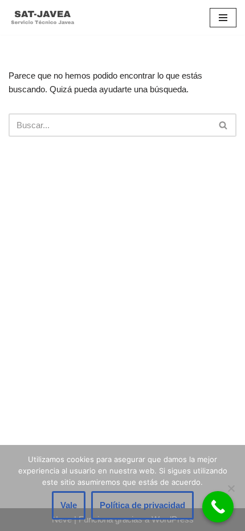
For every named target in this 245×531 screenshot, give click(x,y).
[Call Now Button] (218, 506)
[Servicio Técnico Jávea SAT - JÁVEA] (43, 17)
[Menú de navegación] (223, 17)
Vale (68, 505)
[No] (230, 488)
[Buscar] (223, 125)
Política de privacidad (142, 505)
